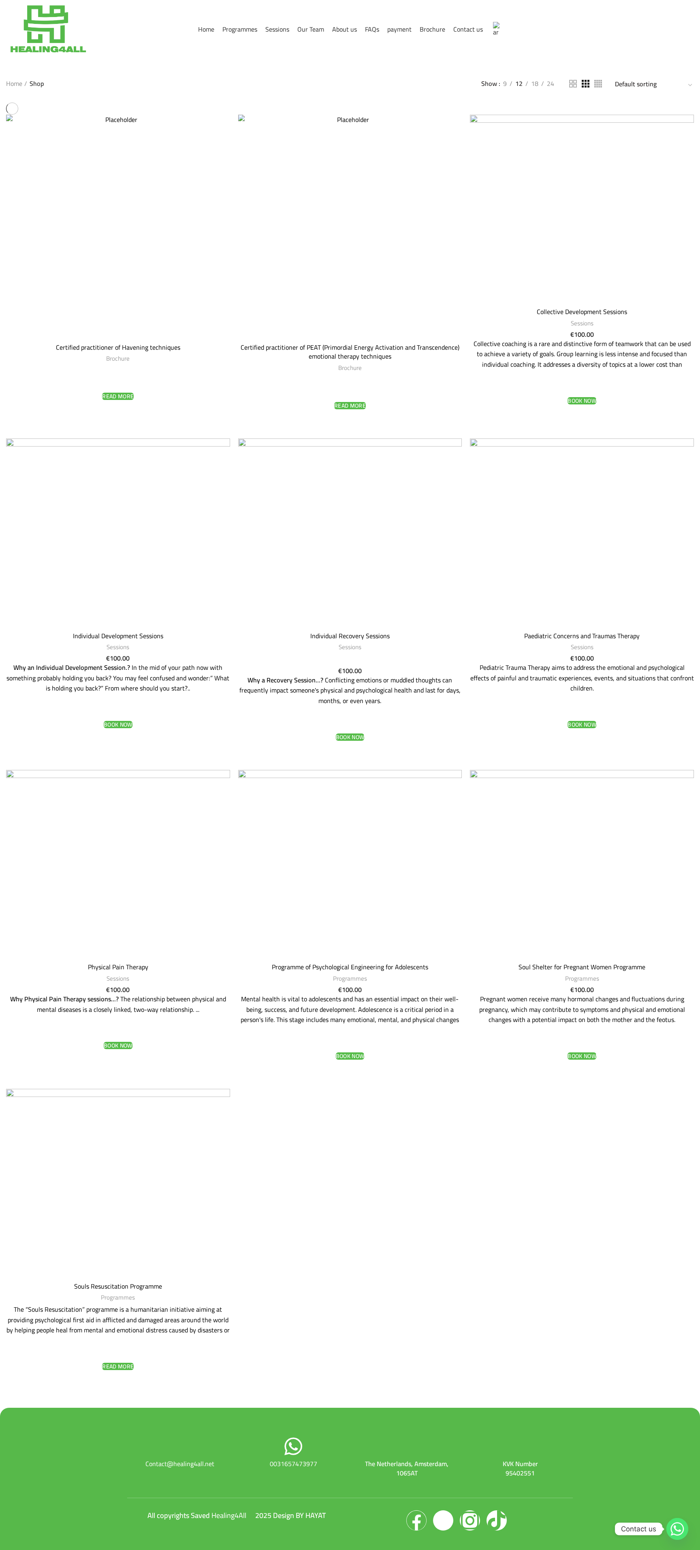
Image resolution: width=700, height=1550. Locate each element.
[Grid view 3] (585, 84)
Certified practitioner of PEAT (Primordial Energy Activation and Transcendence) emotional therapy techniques (350, 351)
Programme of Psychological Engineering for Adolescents (350, 967)
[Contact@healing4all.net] (180, 1446)
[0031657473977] (293, 1446)
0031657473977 (293, 1464)
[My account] (689, 29)
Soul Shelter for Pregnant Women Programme (582, 967)
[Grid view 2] (573, 84)
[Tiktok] (497, 1520)
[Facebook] (416, 1520)
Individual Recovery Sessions (350, 636)
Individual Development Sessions (118, 636)
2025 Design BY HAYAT (290, 1515)
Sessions (582, 323)
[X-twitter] (443, 1520)
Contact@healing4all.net (179, 1464)
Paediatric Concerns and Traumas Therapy (582, 636)
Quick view (118, 411)
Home (14, 84)
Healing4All (228, 1515)
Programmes (350, 978)
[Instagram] (470, 1520)
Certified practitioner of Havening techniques (118, 347)
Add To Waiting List (118, 380)
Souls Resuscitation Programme (118, 1286)
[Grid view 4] (598, 84)
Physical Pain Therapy (118, 967)
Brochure (118, 358)
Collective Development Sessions (582, 312)
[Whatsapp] (677, 1529)
